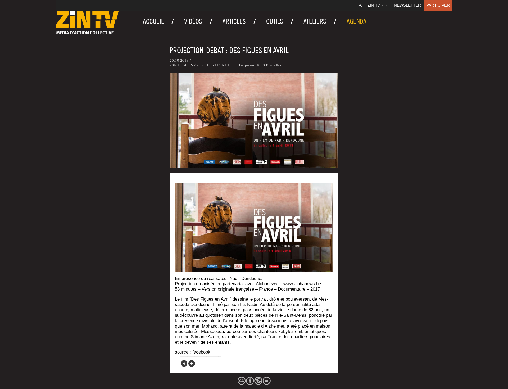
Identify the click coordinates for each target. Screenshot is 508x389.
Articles (234, 21)
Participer (438, 5)
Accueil (153, 21)
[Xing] (184, 363)
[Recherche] (360, 5)
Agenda (356, 21)
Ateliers (314, 21)
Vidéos (193, 21)
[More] (191, 363)
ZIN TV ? (375, 5)
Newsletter (407, 5)
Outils (274, 21)
